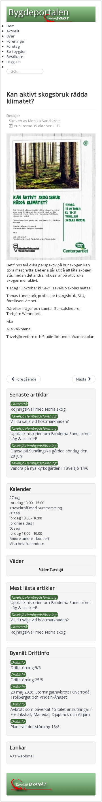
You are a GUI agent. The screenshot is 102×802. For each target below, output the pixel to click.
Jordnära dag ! (22, 523)
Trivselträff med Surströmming (36, 507)
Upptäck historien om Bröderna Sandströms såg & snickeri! (51, 605)
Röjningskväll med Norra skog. (38, 632)
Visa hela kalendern (27, 543)
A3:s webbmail (22, 756)
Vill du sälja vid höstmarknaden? (39, 620)
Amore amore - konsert (29, 538)
